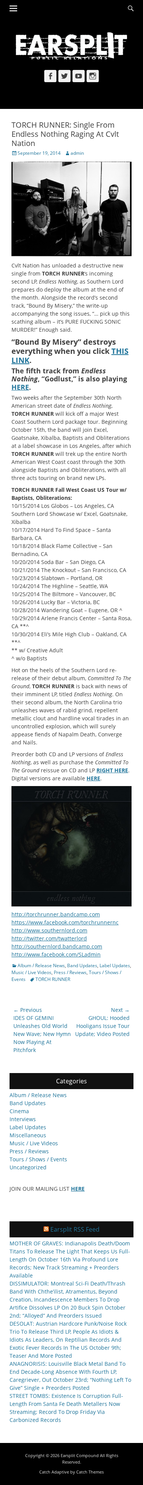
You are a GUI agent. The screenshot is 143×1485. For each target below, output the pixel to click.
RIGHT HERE (112, 770)
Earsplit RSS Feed (75, 1229)
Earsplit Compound (80, 1455)
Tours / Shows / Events (38, 1159)
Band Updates (82, 965)
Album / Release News (41, 965)
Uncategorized (28, 1167)
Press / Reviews (70, 972)
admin (77, 153)
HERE (93, 778)
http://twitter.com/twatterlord (49, 938)
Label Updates (115, 965)
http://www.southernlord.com (49, 930)
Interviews (23, 1119)
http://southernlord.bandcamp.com (56, 946)
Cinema (19, 1111)
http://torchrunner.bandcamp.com (55, 914)
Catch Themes (90, 1472)
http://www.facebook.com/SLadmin (56, 954)
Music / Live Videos (31, 972)
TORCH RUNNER (52, 979)
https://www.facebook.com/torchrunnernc (65, 922)
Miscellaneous (28, 1135)
